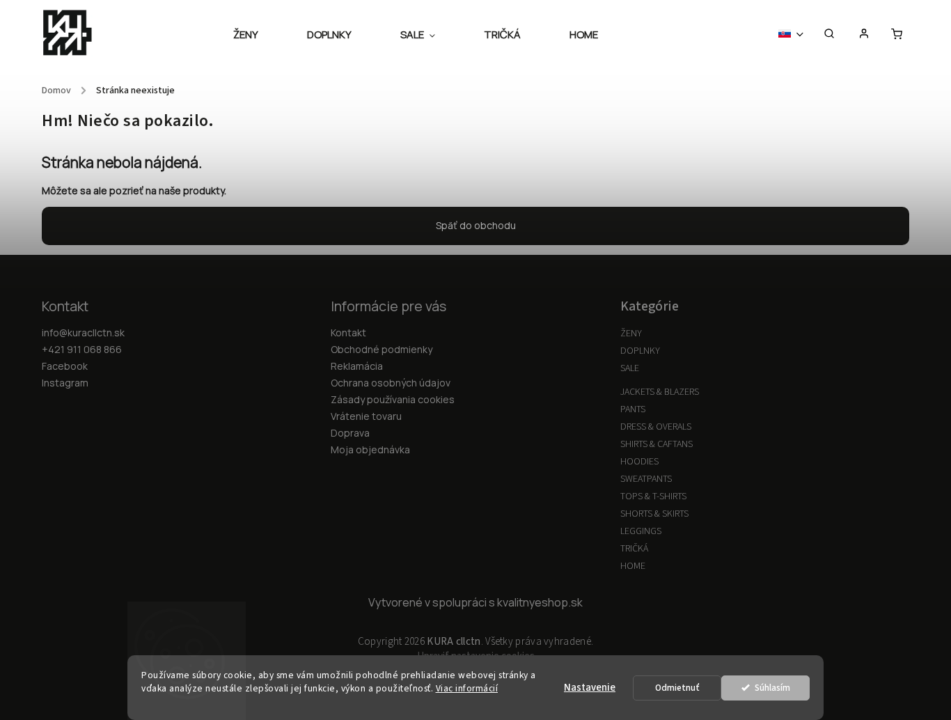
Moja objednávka (370, 449)
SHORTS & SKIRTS (654, 514)
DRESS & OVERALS (655, 427)
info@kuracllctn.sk (83, 332)
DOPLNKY (640, 351)
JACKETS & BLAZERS (659, 392)
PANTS (632, 409)
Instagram (65, 382)
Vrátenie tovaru (366, 416)
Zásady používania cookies (393, 399)
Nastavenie (589, 687)
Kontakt (348, 332)
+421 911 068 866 (82, 349)
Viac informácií (467, 688)
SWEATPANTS (646, 479)
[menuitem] (258, 35)
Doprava (350, 432)
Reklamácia (357, 366)
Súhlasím (772, 687)
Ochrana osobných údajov (390, 382)
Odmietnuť (677, 687)
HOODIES (639, 462)
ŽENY (631, 334)
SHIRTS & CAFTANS (656, 444)
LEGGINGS (640, 531)
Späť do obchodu (476, 225)
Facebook (65, 366)
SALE (629, 368)
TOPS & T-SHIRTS (653, 496)
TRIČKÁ (634, 549)
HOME (632, 566)
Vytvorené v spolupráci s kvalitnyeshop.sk (475, 602)
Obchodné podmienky (381, 349)
